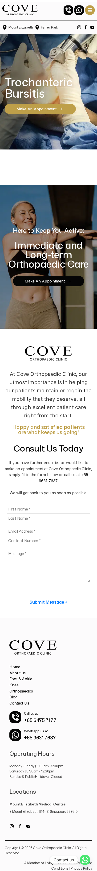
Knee (14, 685)
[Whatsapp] (85, 860)
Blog (13, 697)
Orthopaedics (21, 691)
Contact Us (19, 703)
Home (14, 666)
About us (17, 673)
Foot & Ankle (20, 678)
